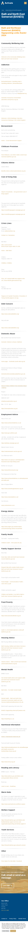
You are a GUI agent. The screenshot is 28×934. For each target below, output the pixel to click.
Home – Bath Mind (6, 250)
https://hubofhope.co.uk (7, 719)
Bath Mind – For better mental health (11, 690)
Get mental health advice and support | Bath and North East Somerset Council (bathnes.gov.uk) (13, 679)
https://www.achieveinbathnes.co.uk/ (11, 423)
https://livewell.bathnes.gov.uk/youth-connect (13, 845)
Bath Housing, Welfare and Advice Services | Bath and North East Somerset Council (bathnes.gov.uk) (13, 648)
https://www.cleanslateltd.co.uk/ (9, 497)
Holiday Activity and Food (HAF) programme (14, 10)
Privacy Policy (12, 918)
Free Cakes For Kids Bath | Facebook (11, 861)
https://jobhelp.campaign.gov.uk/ (10, 443)
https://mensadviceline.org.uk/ (9, 408)
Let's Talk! (6, 885)
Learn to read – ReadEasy (8, 786)
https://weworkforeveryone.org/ (9, 470)
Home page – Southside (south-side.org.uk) (13, 361)
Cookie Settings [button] (6, 930)
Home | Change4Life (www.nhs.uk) (10, 736)
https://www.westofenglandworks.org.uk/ (12, 488)
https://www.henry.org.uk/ (8, 761)
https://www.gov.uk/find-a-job (9, 433)
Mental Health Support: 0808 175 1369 (10, 246)
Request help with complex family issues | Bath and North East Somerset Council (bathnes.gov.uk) (12, 569)
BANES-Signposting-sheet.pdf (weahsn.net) (13, 710)
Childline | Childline (6, 263)
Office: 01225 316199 (6, 244)
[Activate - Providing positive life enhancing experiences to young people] (7, 3)
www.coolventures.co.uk (7, 505)
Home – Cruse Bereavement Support (11, 140)
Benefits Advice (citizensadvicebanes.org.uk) (13, 171)
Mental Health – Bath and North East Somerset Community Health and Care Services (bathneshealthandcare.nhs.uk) (12, 700)
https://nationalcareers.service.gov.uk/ (11, 451)
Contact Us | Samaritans (8, 235)
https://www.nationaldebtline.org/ (10, 314)
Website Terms (22, 918)
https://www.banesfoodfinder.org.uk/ (11, 615)
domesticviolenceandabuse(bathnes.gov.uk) (13, 374)
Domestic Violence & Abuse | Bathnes (11, 342)
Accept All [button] (13, 930)
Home (3, 10)
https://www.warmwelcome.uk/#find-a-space (13, 804)
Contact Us (4, 918)
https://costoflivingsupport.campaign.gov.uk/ (13, 210)
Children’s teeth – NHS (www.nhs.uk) (11, 542)
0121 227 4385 (5, 910)
